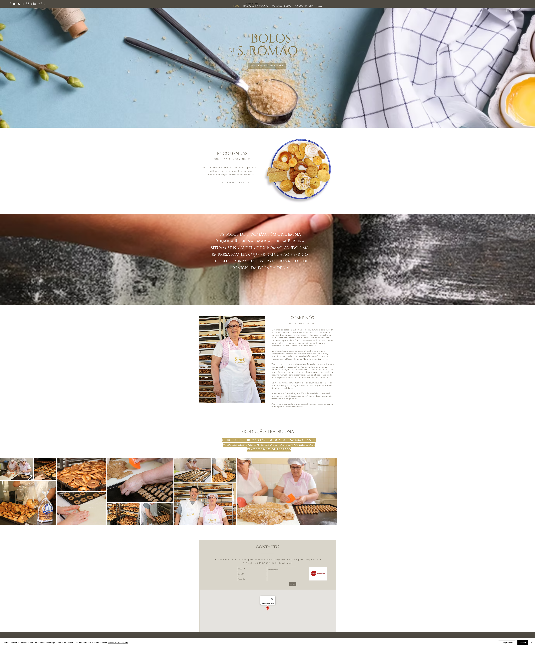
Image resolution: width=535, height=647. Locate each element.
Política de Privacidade (118, 642)
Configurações (507, 642)
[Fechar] (531, 642)
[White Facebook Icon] (507, 10)
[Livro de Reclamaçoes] (317, 573)
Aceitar (523, 642)
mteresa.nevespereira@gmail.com (301, 559)
